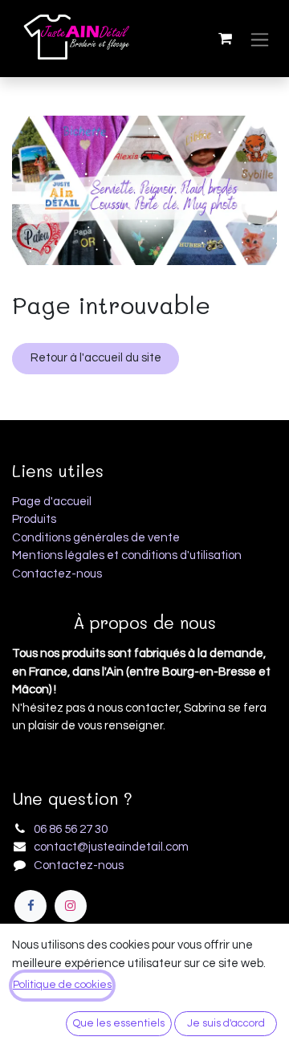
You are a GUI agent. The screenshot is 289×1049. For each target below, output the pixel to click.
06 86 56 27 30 (71, 829)
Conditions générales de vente (96, 538)
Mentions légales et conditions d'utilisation (127, 555)
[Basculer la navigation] (259, 39)
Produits (34, 519)
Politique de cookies (62, 984)
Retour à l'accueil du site (96, 358)
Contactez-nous (57, 574)
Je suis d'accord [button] (226, 1023)
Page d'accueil (52, 502)
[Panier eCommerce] (224, 38)
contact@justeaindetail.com (111, 847)
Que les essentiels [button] (119, 1023)
